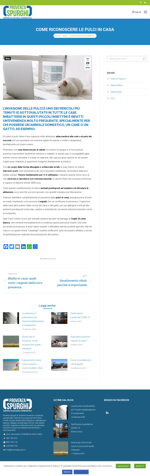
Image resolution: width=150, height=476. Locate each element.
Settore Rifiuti (116, 85)
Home (57, 36)
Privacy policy (81, 472)
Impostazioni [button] (123, 466)
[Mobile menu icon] (145, 12)
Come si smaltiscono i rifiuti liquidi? (80, 362)
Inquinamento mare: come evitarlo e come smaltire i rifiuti (32, 364)
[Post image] (11, 318)
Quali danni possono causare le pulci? (80, 338)
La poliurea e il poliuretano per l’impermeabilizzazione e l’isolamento (33, 319)
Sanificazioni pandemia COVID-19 (80, 315)
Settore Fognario (118, 79)
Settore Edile (116, 92)
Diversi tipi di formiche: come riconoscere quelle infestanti (31, 342)
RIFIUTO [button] (67, 472)
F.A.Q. (112, 98)
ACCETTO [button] (140, 466)
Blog (65, 36)
